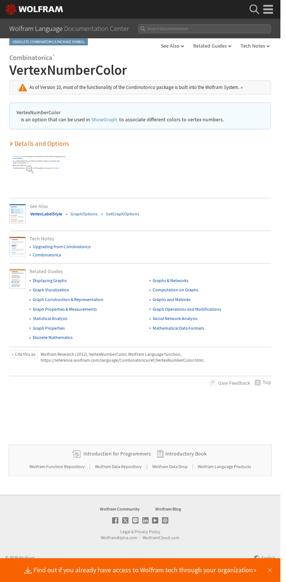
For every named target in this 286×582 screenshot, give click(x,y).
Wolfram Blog (168, 509)
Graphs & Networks (170, 280)
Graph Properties (49, 328)
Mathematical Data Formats (178, 328)
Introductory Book (186, 453)
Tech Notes (253, 45)
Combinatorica (47, 255)
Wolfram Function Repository (57, 466)
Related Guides (210, 45)
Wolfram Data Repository (119, 466)
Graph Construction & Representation (68, 299)
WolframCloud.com (161, 537)
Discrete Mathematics (53, 337)
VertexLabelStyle (18, 158)
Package (49, 161)
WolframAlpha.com (119, 537)
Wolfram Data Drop (170, 466)
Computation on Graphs (175, 289)
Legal (125, 531)
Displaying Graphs (50, 280)
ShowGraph (104, 119)
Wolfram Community (120, 509)
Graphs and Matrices (172, 299)
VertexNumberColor (18, 156)
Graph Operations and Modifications (187, 309)
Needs (14, 163)
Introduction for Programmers (117, 453)
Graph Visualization (51, 289)
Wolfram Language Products (224, 466)
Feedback (234, 383)
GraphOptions (84, 214)
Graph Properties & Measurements (65, 309)
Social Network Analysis (175, 318)
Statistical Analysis (50, 318)
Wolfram (27, 557)
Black (14, 165)
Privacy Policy (147, 531)
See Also (170, 45)
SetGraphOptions (122, 214)
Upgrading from (61, 246)
